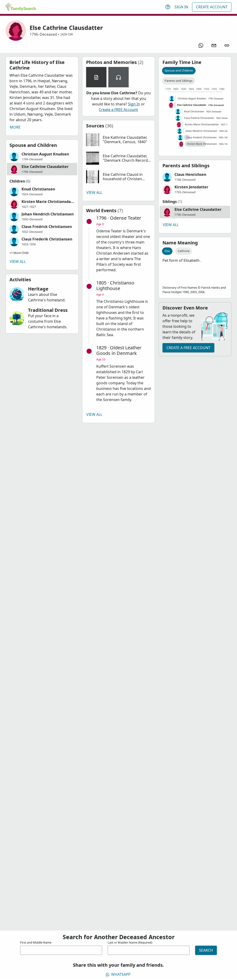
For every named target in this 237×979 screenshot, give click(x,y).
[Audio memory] (118, 77)
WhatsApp (121, 974)
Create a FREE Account (118, 109)
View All (18, 261)
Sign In (181, 6)
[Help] (167, 7)
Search (206, 950)
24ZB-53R (66, 34)
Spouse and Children (179, 70)
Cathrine (184, 251)
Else (167, 251)
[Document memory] (96, 77)
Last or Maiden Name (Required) (130, 942)
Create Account (212, 6)
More (15, 127)
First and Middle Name (35, 942)
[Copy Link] (226, 45)
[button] (42, 156)
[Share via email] (213, 45)
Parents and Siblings (179, 81)
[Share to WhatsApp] (201, 45)
